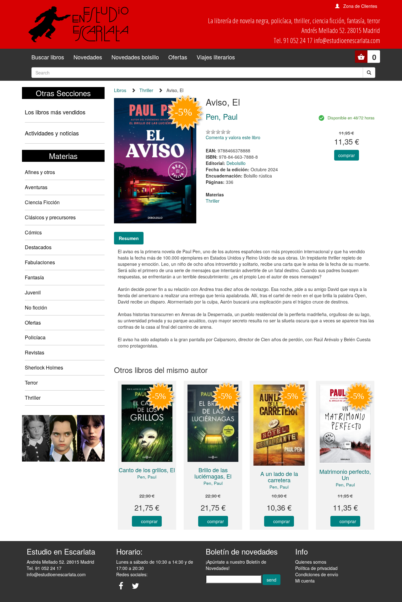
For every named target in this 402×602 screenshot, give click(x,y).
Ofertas (177, 57)
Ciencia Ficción (42, 202)
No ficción (36, 307)
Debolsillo (236, 163)
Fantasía (34, 277)
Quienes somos (310, 562)
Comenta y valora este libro (233, 137)
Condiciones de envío (316, 574)
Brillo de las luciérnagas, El (212, 473)
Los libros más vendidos (55, 112)
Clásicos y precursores (50, 217)
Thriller (33, 397)
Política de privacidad (316, 568)
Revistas (34, 352)
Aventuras (36, 187)
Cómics (33, 232)
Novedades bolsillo (135, 57)
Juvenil (33, 292)
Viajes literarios (216, 57)
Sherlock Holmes (44, 367)
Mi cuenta (305, 580)
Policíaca (35, 337)
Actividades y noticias (52, 133)
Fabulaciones (40, 262)
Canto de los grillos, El (147, 470)
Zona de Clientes (360, 6)
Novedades (87, 57)
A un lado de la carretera (279, 476)
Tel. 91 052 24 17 (44, 568)
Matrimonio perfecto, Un (345, 474)
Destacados (38, 247)
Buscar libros (47, 57)
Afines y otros (40, 172)
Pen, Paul (146, 477)
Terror (31, 382)
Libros (120, 90)
